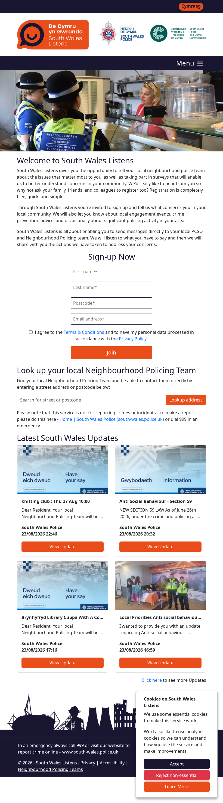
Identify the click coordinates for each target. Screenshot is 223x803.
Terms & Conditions (84, 332)
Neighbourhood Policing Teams (50, 769)
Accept (177, 764)
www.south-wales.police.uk (90, 752)
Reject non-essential (176, 775)
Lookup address (186, 400)
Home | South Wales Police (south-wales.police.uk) (112, 419)
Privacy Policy (132, 339)
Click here (152, 680)
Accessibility (112, 763)
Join (111, 352)
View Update (62, 547)
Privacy (87, 763)
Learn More (177, 787)
